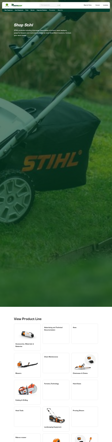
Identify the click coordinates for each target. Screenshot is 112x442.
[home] (17, 5)
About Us (60, 10)
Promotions (52, 10)
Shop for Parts (88, 5)
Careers (98, 5)
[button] (105, 5)
